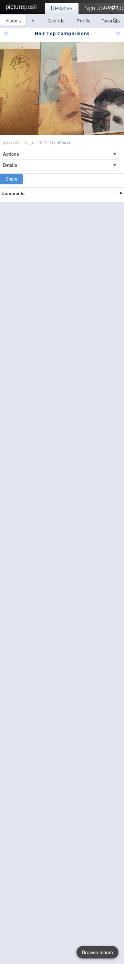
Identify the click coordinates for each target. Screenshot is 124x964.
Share (11, 179)
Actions (11, 154)
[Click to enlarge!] (62, 88)
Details (10, 165)
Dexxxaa (62, 8)
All (34, 21)
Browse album (97, 952)
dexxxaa (63, 142)
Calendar (57, 21)
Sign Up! (95, 8)
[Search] (115, 20)
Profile (84, 21)
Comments (12, 193)
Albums (13, 21)
